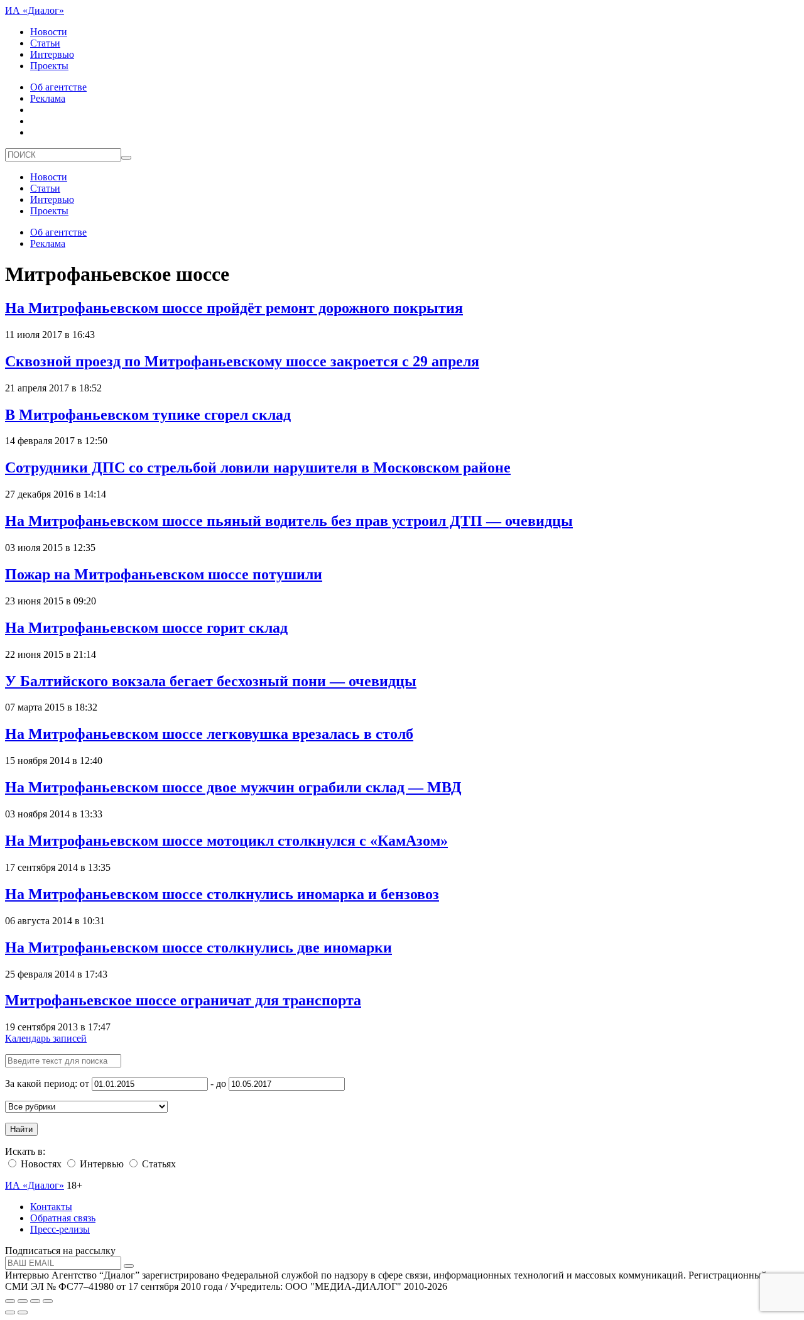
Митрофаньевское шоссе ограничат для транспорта (183, 1000)
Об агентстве (58, 87)
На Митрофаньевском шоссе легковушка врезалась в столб (209, 734)
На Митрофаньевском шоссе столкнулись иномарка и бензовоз (222, 894)
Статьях (157, 1164)
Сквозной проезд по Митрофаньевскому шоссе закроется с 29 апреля (242, 361)
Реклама (47, 98)
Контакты (51, 1206)
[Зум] (48, 1301)
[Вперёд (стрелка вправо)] (23, 1312)
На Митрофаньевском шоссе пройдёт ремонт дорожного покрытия (234, 308)
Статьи (45, 43)
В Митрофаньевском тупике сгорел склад (148, 414)
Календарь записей (46, 1038)
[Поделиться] (23, 1301)
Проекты (49, 65)
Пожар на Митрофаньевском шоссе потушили (163, 574)
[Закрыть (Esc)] (10, 1301)
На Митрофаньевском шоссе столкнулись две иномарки (198, 947)
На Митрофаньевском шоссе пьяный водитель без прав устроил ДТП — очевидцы (289, 521)
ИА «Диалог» (34, 10)
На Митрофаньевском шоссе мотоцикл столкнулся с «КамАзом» (226, 840)
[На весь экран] (35, 1301)
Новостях (40, 1164)
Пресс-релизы (60, 1229)
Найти (21, 1129)
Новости (48, 31)
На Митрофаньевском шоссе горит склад (146, 627)
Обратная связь (62, 1218)
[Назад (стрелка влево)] (10, 1312)
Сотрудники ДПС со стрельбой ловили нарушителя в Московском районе (258, 467)
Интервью (52, 54)
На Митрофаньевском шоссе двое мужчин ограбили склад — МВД (233, 787)
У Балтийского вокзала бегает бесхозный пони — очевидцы (210, 681)
